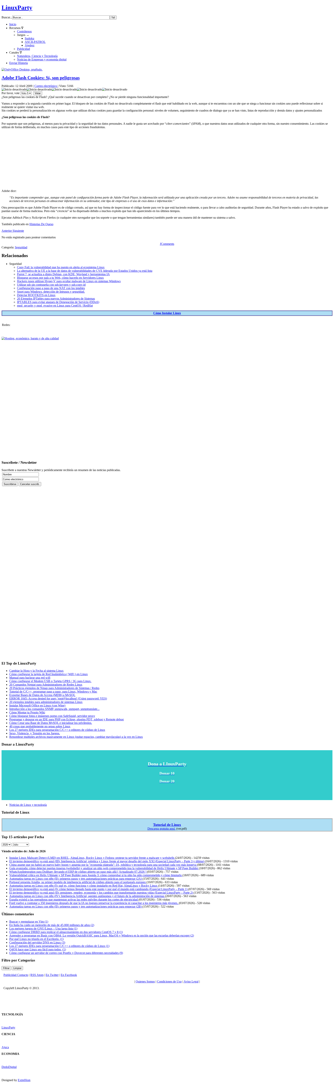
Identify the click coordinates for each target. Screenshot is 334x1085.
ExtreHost (24, 1080)
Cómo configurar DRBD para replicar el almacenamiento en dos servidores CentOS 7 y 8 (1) (66, 932)
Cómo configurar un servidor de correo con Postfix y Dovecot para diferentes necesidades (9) (66, 953)
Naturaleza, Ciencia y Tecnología (37, 56)
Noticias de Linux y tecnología (28, 804)
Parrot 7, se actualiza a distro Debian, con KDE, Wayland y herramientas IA (63, 274)
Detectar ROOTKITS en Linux (36, 295)
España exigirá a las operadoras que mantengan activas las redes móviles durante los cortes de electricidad (74, 899)
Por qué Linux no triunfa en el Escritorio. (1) (36, 939)
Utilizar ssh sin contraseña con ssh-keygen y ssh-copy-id (51, 284)
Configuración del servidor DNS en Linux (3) (37, 942)
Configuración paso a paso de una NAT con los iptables (51, 288)
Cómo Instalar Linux (167, 313)
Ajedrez (29, 45)
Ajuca (5, 1047)
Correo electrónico (46, 86)
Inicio (12, 24)
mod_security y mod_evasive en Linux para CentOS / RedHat (55, 305)
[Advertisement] (117, 159)
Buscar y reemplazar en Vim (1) (28, 921)
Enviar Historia (18, 63)
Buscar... (7, 17)
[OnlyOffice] (22, 69)
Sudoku (29, 38)
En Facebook (69, 975)
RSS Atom (36, 975)
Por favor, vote (11, 93)
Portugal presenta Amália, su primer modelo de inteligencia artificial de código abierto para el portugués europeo (78, 882)
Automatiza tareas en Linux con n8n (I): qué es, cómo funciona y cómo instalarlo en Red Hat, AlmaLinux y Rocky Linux (83, 885)
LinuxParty (17, 7)
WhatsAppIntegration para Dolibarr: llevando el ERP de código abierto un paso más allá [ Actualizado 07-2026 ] (78, 871)
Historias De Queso (41, 224)
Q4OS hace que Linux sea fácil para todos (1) (37, 949)
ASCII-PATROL (35, 41)
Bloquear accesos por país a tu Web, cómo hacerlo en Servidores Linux (60, 277)
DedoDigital (9, 1067)
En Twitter (52, 975)
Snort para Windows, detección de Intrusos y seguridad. (51, 291)
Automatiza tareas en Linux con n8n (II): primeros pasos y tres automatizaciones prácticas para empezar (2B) (75, 906)
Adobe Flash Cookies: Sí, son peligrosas (41, 77)
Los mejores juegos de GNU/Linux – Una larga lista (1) (43, 928)
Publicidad (23, 48)
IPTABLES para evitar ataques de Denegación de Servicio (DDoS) (58, 302)
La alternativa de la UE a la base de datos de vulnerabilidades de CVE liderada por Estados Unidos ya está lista (84, 270)
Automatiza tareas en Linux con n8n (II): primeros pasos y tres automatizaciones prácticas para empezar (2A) (76, 878)
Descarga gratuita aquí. (161, 828)
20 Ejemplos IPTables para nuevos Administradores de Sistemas (56, 298)
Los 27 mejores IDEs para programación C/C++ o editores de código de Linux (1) (59, 946)
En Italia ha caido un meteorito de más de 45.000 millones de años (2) (51, 925)
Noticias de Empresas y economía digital (41, 59)
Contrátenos (24, 31)
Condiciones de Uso (169, 981)
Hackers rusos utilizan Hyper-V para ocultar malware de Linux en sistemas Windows (69, 281)
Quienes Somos (145, 981)
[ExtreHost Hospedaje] (30, 338)
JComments (167, 243)
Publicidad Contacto (15, 975)
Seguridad (21, 247)
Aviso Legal (191, 981)
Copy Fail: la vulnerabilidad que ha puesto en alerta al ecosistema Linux (61, 267)
